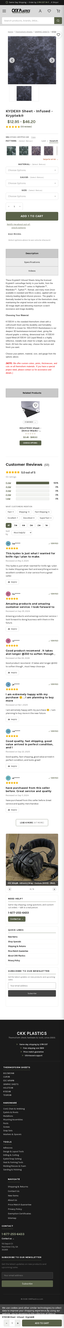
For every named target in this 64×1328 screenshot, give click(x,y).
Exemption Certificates (19, 1213)
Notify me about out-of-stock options (18, 226)
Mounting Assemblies (13, 1119)
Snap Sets (8, 1130)
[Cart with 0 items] (58, 11)
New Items (13, 937)
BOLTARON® (8, 1073)
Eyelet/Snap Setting (12, 1159)
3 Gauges (29, 422)
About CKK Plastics (16, 956)
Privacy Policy (14, 960)
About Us (12, 1200)
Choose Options (30, 443)
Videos (32, 270)
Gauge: (32, 177)
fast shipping (42, 512)
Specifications (32, 262)
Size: (32, 190)
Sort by (8, 532)
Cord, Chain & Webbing (14, 1109)
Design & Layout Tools (13, 1151)
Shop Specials (14, 941)
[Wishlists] (49, 11)
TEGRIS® (7, 1095)
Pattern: (32, 141)
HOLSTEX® (8, 1088)
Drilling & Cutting (11, 1155)
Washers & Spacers (12, 1134)
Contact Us (13, 1191)
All (9, 525)
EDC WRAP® (8, 1080)
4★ (23, 525)
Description (32, 253)
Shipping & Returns (17, 946)
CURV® (6, 1077)
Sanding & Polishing (12, 1169)
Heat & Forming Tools (13, 1162)
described (28, 518)
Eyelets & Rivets (10, 1112)
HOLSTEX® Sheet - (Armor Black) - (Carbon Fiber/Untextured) (30, 429)
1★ (46, 525)
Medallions (8, 1116)
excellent (13, 518)
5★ (15, 525)
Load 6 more (32, 822)
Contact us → (16, 919)
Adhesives (8, 1148)
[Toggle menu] (4, 11)
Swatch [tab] (54, 141)
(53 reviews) (26, 126)
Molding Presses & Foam (14, 1166)
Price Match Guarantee (18, 951)
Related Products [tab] (32, 392)
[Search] (58, 20)
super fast (45, 518)
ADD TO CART (42, 1323)
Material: (32, 164)
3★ (31, 525)
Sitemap (12, 1218)
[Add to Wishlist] (58, 34)
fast (11, 512)
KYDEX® (7, 1091)
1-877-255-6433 (18, 912)
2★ (39, 525)
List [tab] (44, 141)
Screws (6, 1127)
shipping (24, 512)
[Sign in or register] (40, 11)
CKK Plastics (32, 1033)
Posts (5, 1123)
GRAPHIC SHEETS (10, 1084)
